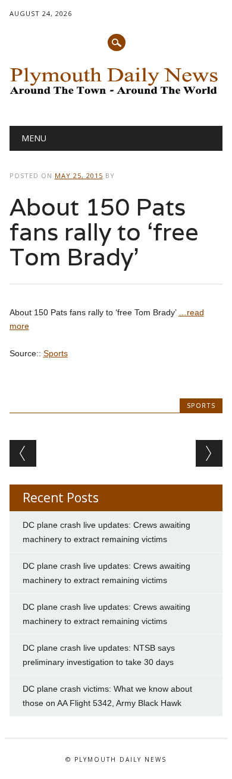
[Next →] (209, 453)
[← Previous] (23, 453)
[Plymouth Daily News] (116, 95)
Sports (55, 353)
